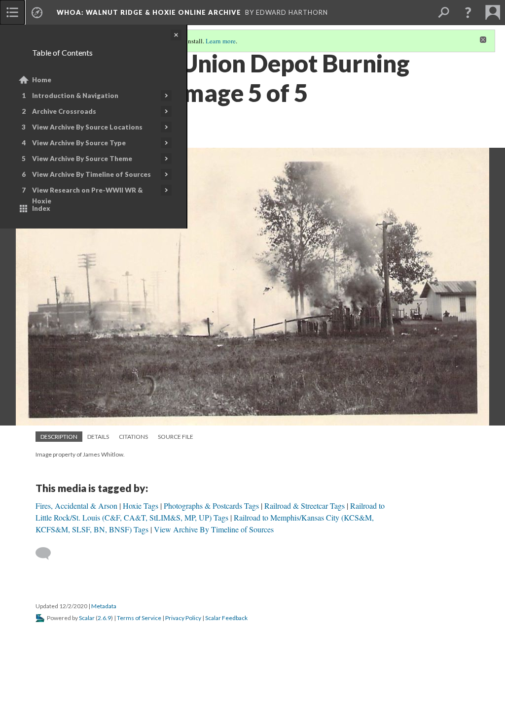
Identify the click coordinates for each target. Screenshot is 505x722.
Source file (175, 436)
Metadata (103, 606)
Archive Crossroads (64, 111)
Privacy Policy (183, 618)
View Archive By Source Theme (82, 159)
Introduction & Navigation (75, 95)
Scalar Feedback (226, 618)
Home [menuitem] (41, 80)
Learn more (221, 40)
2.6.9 (104, 618)
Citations (133, 436)
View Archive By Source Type (79, 143)
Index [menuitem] (41, 208)
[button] (468, 12)
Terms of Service (139, 618)
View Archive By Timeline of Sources (91, 174)
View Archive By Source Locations (87, 127)
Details (98, 436)
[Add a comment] (48, 553)
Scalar (87, 618)
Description (58, 436)
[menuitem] (12, 12)
